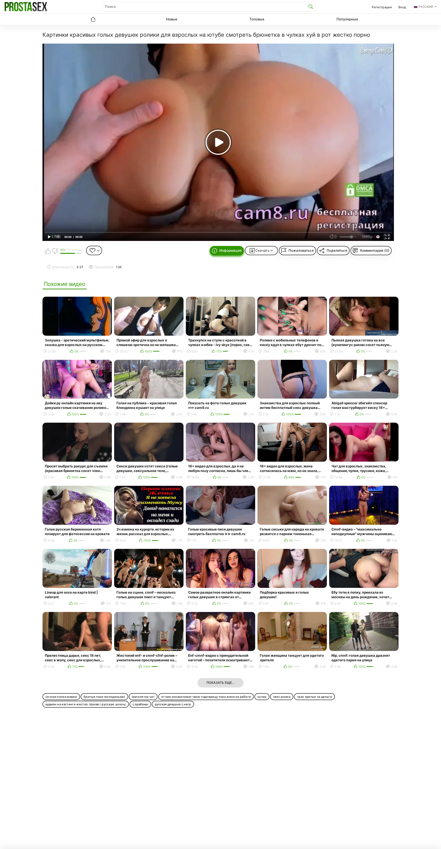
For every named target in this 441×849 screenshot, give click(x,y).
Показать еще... (220, 682)
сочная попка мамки (61, 696)
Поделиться (337, 250)
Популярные (347, 19)
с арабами (140, 704)
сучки (261, 696)
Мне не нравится (55, 251)
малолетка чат (143, 696)
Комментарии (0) (374, 250)
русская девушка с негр (173, 704)
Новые (171, 19)
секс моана (281, 696)
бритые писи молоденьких (104, 696)
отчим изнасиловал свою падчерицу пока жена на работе (206, 696)
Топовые (256, 19)
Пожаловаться (301, 250)
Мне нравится (48, 251)
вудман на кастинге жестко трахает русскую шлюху (85, 704)
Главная (93, 19)
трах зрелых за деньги (314, 696)
